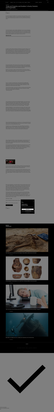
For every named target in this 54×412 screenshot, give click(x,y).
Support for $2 (27, 209)
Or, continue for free (28, 212)
